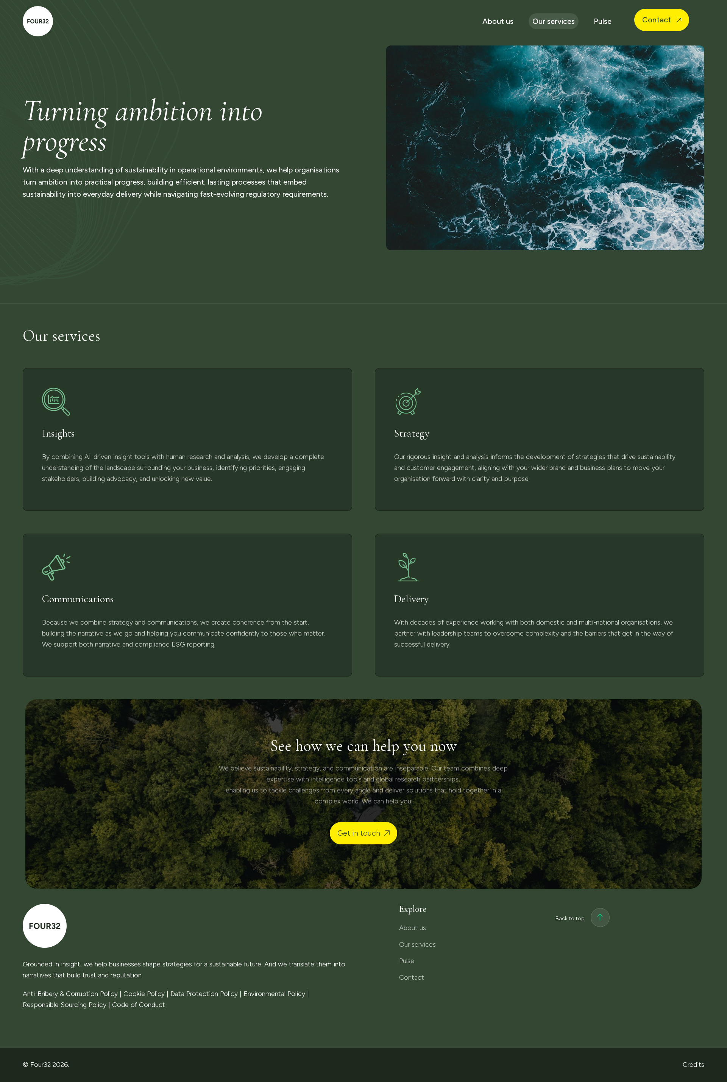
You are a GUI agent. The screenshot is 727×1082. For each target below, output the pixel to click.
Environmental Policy (274, 994)
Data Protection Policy (204, 994)
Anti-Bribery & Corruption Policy (70, 994)
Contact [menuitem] (657, 19)
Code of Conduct (138, 1005)
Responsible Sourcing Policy (64, 1005)
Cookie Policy (144, 994)
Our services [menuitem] (553, 21)
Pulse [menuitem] (603, 21)
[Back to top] (600, 918)
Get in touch (358, 833)
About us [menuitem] (497, 21)
